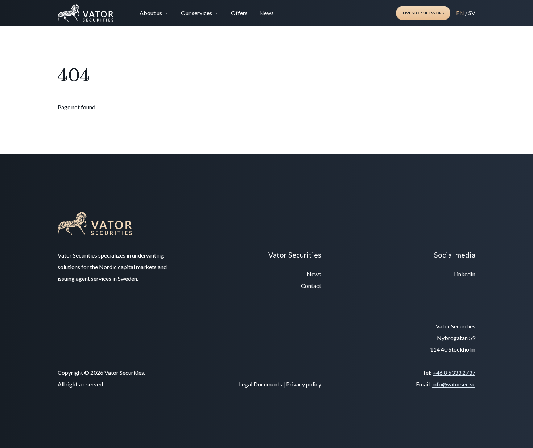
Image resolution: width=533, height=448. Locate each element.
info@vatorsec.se (453, 384)
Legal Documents (260, 384)
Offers (239, 12)
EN (460, 12)
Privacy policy (303, 384)
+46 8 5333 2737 (454, 372)
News (266, 12)
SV (471, 12)
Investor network (423, 13)
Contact (311, 285)
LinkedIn (464, 274)
